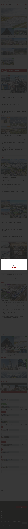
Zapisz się (14, 267)
